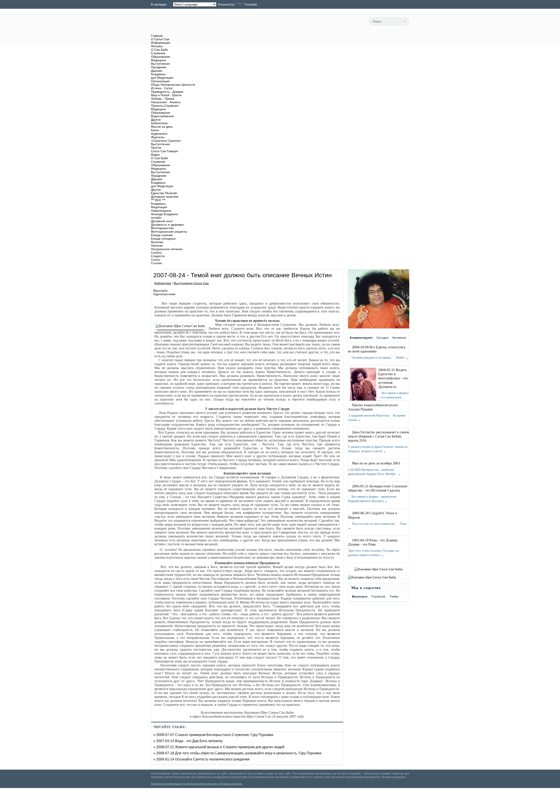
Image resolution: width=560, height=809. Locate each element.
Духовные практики (164, 196)
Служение (158, 53)
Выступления (160, 63)
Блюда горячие (162, 235)
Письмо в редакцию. (393, 777)
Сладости (158, 256)
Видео (155, 154)
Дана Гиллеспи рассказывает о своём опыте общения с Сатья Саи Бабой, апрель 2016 (378, 436)
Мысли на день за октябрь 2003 (376, 463)
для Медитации (162, 77)
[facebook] (337, 21)
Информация (160, 42)
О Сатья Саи (160, 39)
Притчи (156, 147)
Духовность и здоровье (167, 224)
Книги (155, 130)
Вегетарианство (162, 228)
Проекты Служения (164, 105)
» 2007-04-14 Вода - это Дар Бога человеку (188, 741)
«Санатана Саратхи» (166, 140)
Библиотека (159, 123)
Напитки (157, 245)
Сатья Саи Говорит (164, 151)
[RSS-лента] (327, 21)
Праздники (158, 67)
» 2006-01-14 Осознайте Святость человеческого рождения (201, 759)
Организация (160, 81)
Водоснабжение (162, 116)
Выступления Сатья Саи (191, 283)
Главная (157, 35)
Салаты (156, 252)
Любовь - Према (162, 98)
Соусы (155, 259)
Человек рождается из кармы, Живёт (376, 357)
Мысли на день (162, 126)
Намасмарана (161, 210)
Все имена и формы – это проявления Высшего (393, 397)
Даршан (156, 70)
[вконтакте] (347, 21)
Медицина (158, 60)
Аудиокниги (159, 133)
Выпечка (157, 242)
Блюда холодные (163, 238)
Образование (160, 56)
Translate (250, 4)
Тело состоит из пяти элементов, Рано (377, 523)
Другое (156, 119)
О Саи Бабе (159, 49)
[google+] (357, 21)
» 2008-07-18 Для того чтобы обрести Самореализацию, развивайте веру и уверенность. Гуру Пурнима (237, 753)
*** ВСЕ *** (158, 200)
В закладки (158, 4)
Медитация (159, 207)
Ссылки (156, 263)
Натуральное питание (166, 249)
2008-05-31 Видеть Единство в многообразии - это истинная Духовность (393, 378)
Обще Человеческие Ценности (173, 84)
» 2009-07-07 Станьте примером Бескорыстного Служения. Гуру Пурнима (213, 735)
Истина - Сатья (162, 88)
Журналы (157, 137)
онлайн (156, 217)
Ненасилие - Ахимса (165, 102)
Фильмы (157, 46)
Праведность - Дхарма (167, 91)
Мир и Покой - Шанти (166, 95)
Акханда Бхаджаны (164, 214)
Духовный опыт (162, 221)
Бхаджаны (158, 74)
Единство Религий (164, 193)
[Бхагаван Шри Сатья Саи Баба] (181, 326)
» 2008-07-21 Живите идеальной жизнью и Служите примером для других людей (218, 747)
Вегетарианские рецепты (169, 231)
